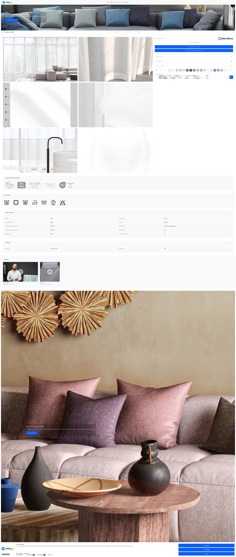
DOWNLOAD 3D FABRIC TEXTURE (193, 46)
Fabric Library (118, 2)
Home (108, 2)
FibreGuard (112, 2)
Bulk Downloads (125, 2)
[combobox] (196, 56)
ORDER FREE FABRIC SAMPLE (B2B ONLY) (194, 50)
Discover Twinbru (31, 433)
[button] (40, 59)
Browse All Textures (12, 20)
